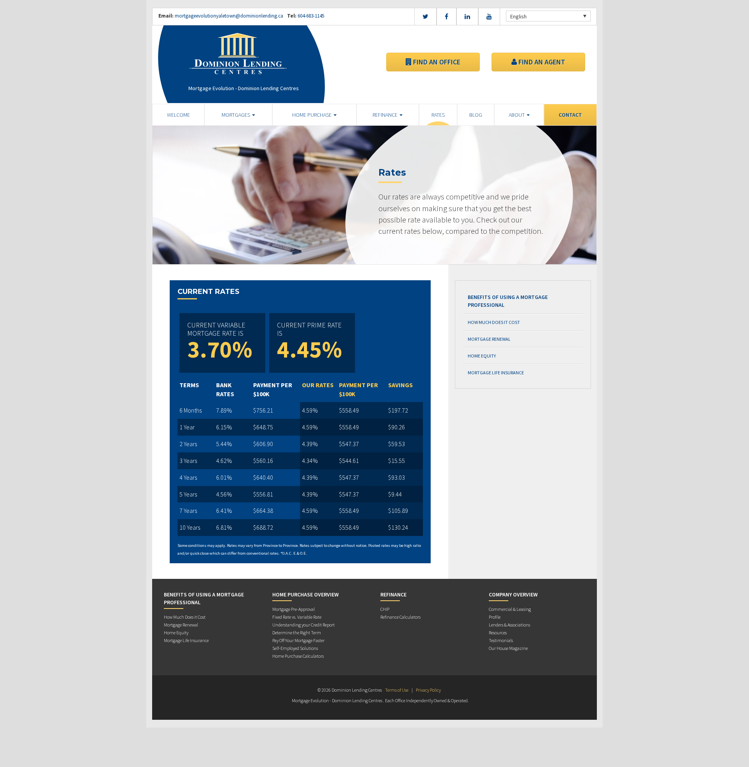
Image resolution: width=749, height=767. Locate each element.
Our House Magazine (508, 648)
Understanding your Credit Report (303, 625)
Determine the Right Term (296, 632)
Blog (475, 114)
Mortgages (236, 114)
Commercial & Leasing (510, 609)
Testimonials (501, 640)
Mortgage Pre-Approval (293, 609)
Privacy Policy (428, 690)
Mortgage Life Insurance (496, 372)
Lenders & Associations (509, 625)
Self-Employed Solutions (295, 648)
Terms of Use (396, 690)
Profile (495, 617)
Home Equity (482, 356)
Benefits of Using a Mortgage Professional (508, 301)
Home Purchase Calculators (298, 656)
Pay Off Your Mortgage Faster (298, 640)
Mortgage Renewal (489, 339)
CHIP (384, 609)
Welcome (178, 114)
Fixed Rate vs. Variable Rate (296, 617)
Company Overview (513, 594)
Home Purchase (312, 114)
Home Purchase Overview (305, 594)
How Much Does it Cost (494, 322)
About (517, 114)
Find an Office (436, 61)
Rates (438, 114)
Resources (498, 632)
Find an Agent (541, 61)
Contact (570, 114)
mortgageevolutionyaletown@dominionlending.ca (229, 15)
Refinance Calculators (400, 617)
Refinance (386, 114)
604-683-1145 (310, 15)
